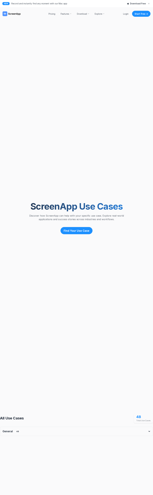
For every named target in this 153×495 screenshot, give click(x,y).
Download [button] (82, 14)
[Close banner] (149, 3)
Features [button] (65, 14)
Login (125, 14)
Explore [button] (98, 14)
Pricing (52, 14)
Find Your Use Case (76, 230)
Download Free (138, 3)
